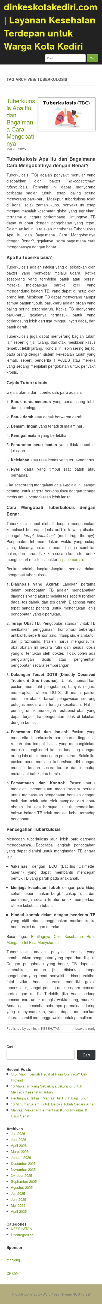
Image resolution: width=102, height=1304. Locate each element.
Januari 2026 (21, 1157)
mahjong (13, 1259)
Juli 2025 (18, 1193)
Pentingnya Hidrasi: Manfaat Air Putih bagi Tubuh (49, 1098)
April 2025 (19, 1211)
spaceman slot (72, 559)
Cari (10, 1046)
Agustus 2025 (22, 1187)
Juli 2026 (18, 1133)
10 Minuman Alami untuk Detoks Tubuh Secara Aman (53, 1104)
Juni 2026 (18, 1139)
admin (31, 1028)
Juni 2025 (18, 1199)
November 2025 (23, 1169)
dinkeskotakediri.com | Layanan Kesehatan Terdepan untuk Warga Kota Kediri (50, 26)
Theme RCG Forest (75, 1294)
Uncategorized (22, 1234)
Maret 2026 (20, 1151)
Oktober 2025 (21, 1175)
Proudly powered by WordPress (35, 1294)
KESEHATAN (50, 1028)
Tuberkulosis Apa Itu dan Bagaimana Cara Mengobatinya (21, 121)
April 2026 (19, 1145)
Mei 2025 (18, 1205)
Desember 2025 (23, 1163)
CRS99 (12, 1273)
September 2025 (24, 1181)
